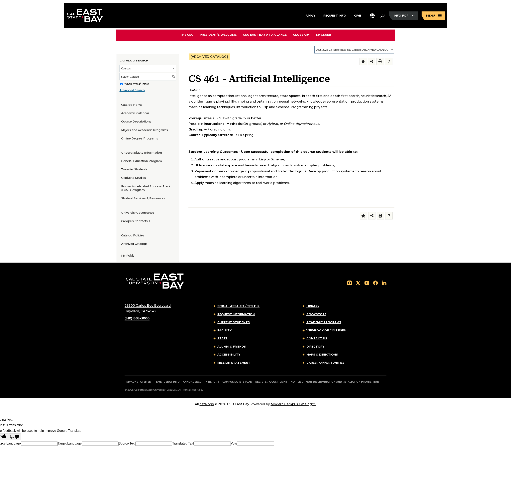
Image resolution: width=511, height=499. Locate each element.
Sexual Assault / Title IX (238, 306)
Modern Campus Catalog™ (293, 404)
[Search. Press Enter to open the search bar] (382, 16)
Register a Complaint (271, 381)
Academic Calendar (135, 113)
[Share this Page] (371, 61)
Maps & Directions (322, 354)
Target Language (70, 443)
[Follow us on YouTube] (366, 283)
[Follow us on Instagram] (349, 283)
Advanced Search (132, 90)
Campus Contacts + (135, 221)
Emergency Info (168, 381)
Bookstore (316, 314)
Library (312, 306)
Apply (310, 15)
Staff (222, 338)
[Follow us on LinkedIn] (384, 283)
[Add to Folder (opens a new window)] (363, 61)
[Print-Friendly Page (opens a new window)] (380, 61)
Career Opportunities (325, 363)
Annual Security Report (201, 381)
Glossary (301, 35)
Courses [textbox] (126, 68)
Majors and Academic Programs (144, 130)
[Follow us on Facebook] (375, 283)
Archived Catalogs (134, 244)
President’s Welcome (218, 35)
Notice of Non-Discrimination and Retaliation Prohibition (335, 381)
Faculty (224, 330)
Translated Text (183, 443)
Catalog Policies (132, 235)
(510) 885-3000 (137, 318)
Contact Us (316, 338)
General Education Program (141, 161)
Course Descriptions (136, 121)
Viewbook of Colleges (326, 330)
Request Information (236, 314)
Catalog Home (132, 105)
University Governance (137, 212)
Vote (234, 443)
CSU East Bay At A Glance (265, 35)
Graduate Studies (133, 178)
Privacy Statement (139, 381)
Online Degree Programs (139, 138)
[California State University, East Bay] (155, 281)
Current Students (233, 322)
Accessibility (228, 354)
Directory (315, 346)
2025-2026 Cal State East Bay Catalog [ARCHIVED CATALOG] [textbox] (352, 49)
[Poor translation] (14, 437)
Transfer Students (134, 169)
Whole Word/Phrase (136, 83)
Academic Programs (323, 322)
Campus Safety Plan (237, 381)
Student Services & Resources (143, 198)
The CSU (186, 35)
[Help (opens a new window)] (388, 61)
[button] (372, 16)
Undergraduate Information (141, 152)
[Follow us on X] (358, 283)
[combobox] (354, 49)
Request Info (334, 15)
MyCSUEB (323, 35)
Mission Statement (233, 363)
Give (357, 15)
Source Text (127, 443)
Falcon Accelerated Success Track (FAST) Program (145, 188)
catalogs (207, 404)
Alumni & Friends (231, 346)
